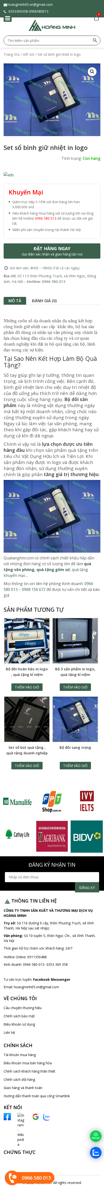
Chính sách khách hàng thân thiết (29, 1071)
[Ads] (9, 174)
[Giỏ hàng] (95, 18)
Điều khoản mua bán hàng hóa (28, 1063)
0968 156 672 (34, 589)
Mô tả (14, 300)
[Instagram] (16, 1129)
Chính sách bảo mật (19, 1016)
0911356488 (36, 957)
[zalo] (46, 1116)
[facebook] (7, 1116)
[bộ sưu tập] (17, 801)
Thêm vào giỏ (27, 687)
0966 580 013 (45, 218)
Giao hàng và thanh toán (23, 1087)
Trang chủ (12, 54)
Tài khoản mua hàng (20, 1054)
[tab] (15, 301)
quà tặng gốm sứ (53, 569)
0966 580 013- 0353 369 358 (45, 964)
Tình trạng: (71, 158)
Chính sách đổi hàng (19, 1079)
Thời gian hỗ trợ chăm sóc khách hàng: (34, 948)
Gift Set (28, 54)
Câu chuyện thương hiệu (23, 1007)
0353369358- (18, 11)
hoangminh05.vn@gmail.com (30, 4)
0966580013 (39, 11)
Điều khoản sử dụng (19, 1024)
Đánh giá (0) (44, 300)
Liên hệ (9, 1032)
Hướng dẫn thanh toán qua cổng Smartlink (37, 1096)
